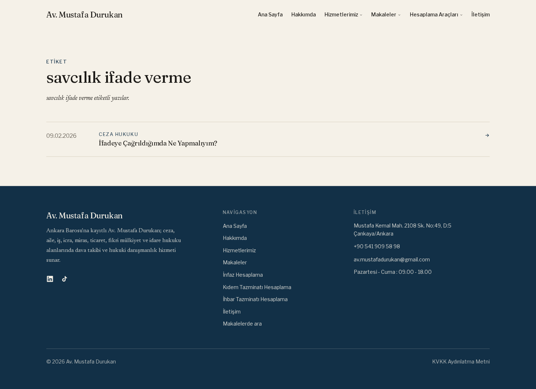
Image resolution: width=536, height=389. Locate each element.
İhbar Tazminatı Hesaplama (255, 299)
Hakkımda (303, 14)
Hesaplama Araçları (434, 14)
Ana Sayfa (270, 14)
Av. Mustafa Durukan (84, 14)
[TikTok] (64, 279)
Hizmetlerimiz (341, 14)
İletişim (480, 14)
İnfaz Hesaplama (243, 275)
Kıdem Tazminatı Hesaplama (257, 287)
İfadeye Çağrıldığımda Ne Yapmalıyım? (158, 143)
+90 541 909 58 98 (377, 246)
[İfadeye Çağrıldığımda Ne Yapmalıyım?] (484, 135)
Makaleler (383, 14)
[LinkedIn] (50, 279)
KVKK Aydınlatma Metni (461, 361)
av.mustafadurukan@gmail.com (392, 259)
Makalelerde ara (242, 323)
